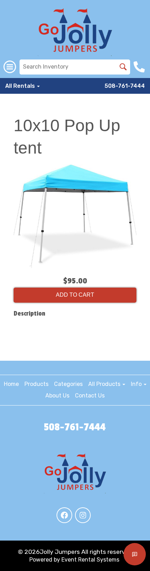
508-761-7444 (125, 86)
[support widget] (134, 554)
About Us (57, 395)
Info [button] (137, 384)
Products (36, 384)
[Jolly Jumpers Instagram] (83, 515)
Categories (68, 384)
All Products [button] (105, 384)
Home (11, 384)
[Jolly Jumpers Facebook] (64, 515)
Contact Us (90, 395)
